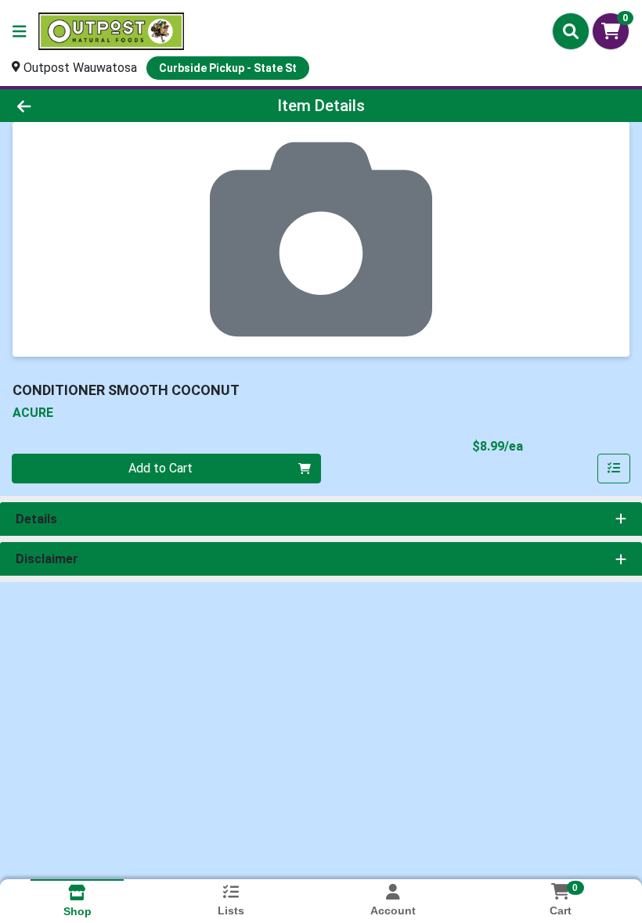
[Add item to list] (613, 468)
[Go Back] (90, 105)
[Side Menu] (20, 31)
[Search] (571, 31)
